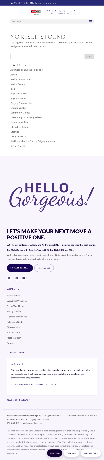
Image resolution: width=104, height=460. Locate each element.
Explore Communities (17, 316)
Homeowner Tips (19, 122)
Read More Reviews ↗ (18, 400)
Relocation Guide (15, 322)
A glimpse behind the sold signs (26, 69)
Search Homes (13, 295)
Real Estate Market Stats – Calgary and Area (32, 141)
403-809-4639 (20, 2)
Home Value (44, 268)
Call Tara (55, 453)
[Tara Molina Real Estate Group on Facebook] (17, 278)
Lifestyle (14, 131)
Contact (10, 343)
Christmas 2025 (18, 107)
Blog (12, 88)
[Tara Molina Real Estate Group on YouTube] (24, 278)
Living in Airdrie (18, 136)
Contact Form (91, 453)
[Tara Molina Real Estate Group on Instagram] (9, 278)
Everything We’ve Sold (17, 300)
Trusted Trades (14, 332)
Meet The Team (14, 337)
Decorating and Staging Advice (26, 117)
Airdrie (13, 74)
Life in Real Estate (19, 127)
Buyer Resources (19, 93)
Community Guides (20, 112)
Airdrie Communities (21, 79)
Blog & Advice (13, 327)
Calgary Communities (21, 103)
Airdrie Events (17, 84)
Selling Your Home (19, 146)
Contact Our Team (19, 268)
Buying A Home (18, 98)
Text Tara (72, 453)
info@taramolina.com (32, 423)
